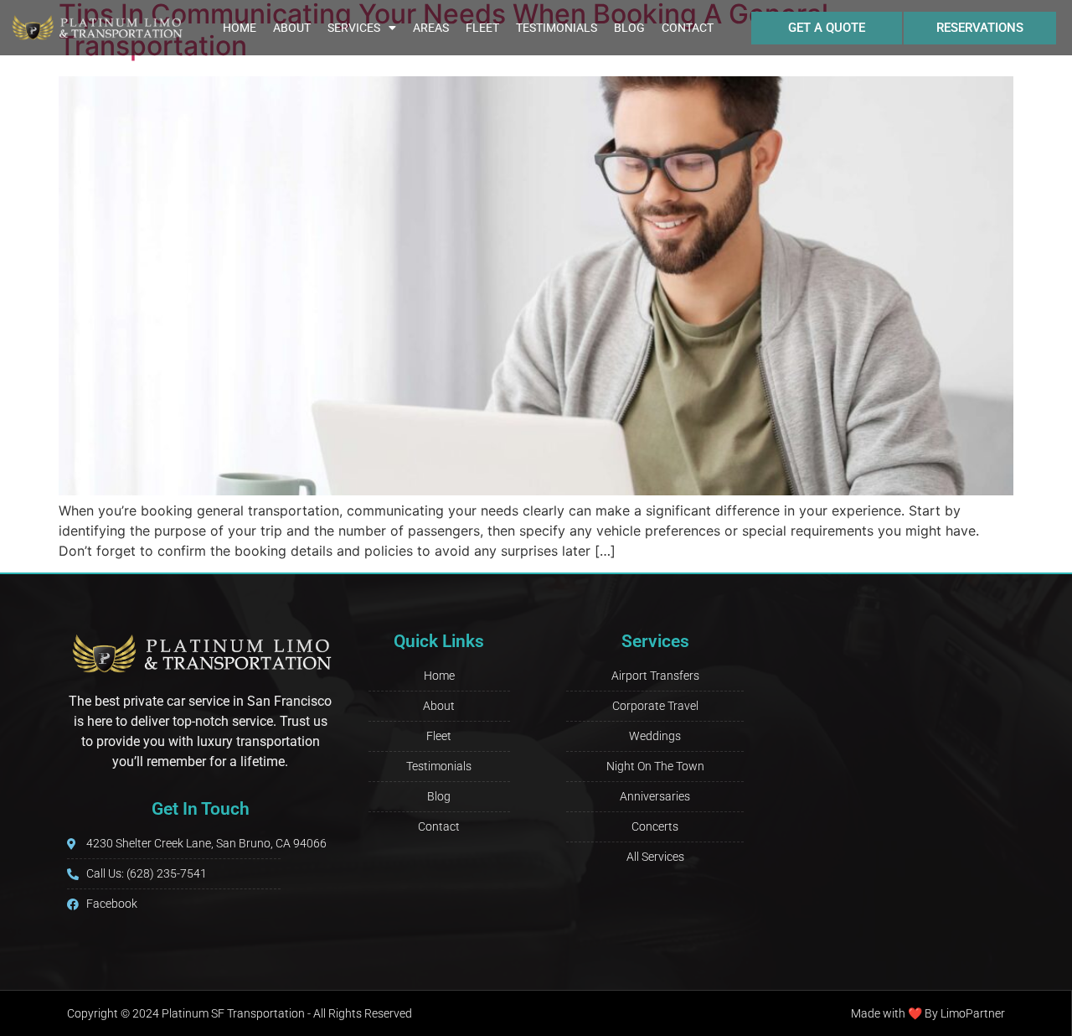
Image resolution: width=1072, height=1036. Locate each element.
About (292, 27)
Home (239, 27)
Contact (688, 27)
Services (353, 27)
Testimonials (556, 27)
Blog (629, 27)
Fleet (482, 27)
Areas (431, 27)
